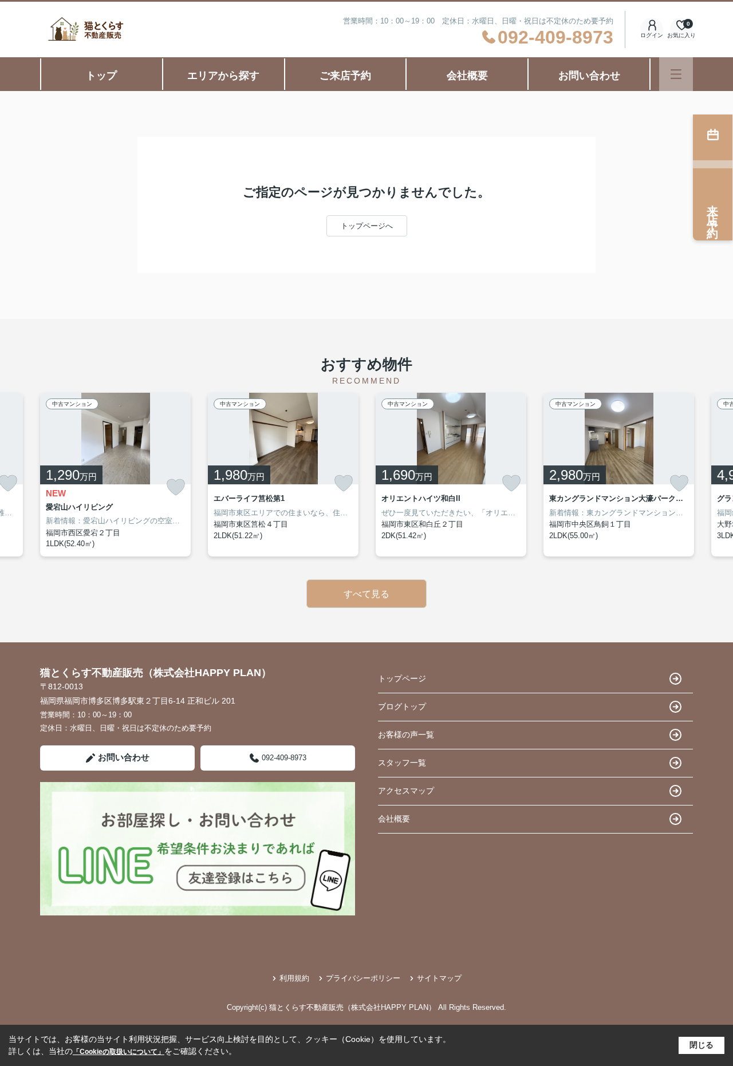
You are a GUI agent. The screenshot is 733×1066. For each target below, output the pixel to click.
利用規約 (294, 978)
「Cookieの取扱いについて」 (118, 1052)
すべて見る (366, 594)
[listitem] (115, 474)
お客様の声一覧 (406, 734)
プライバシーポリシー (363, 978)
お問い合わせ (589, 75)
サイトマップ (439, 978)
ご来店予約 (345, 75)
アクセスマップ (406, 790)
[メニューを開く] (676, 74)
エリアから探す (223, 75)
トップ (101, 75)
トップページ (402, 678)
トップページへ (367, 226)
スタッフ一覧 (402, 762)
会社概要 (467, 75)
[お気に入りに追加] (176, 487)
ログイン (651, 35)
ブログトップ (402, 706)
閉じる (701, 1044)
